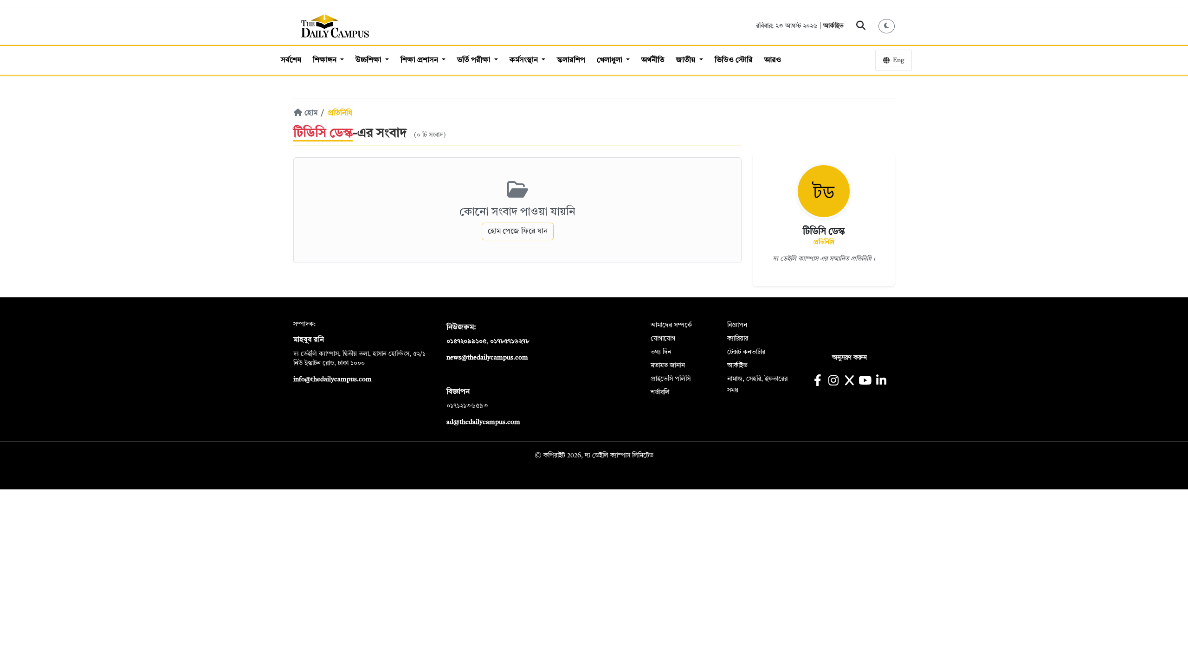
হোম (310, 113)
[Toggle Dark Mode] (886, 26)
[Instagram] (833, 381)
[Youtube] (865, 381)
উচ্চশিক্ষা (369, 60)
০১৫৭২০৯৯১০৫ (466, 341)
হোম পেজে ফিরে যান (518, 231)
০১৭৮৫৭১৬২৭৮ (509, 341)
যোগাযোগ (663, 338)
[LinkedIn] (881, 381)
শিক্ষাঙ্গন (325, 60)
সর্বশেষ (291, 60)
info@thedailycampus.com (332, 379)
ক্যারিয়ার (737, 338)
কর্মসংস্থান (525, 60)
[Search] (861, 26)
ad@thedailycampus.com (483, 422)
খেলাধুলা (610, 60)
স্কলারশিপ (571, 60)
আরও (772, 60)
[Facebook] (817, 381)
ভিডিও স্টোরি (734, 60)
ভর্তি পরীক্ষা (474, 60)
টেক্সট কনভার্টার (746, 352)
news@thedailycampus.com (487, 357)
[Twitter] (849, 381)
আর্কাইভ (833, 26)
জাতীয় (686, 60)
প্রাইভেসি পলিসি (671, 379)
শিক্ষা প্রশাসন (420, 60)
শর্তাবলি (660, 392)
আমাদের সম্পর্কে (671, 325)
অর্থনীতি (653, 60)
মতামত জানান (668, 365)
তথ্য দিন (661, 352)
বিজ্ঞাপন (737, 325)
